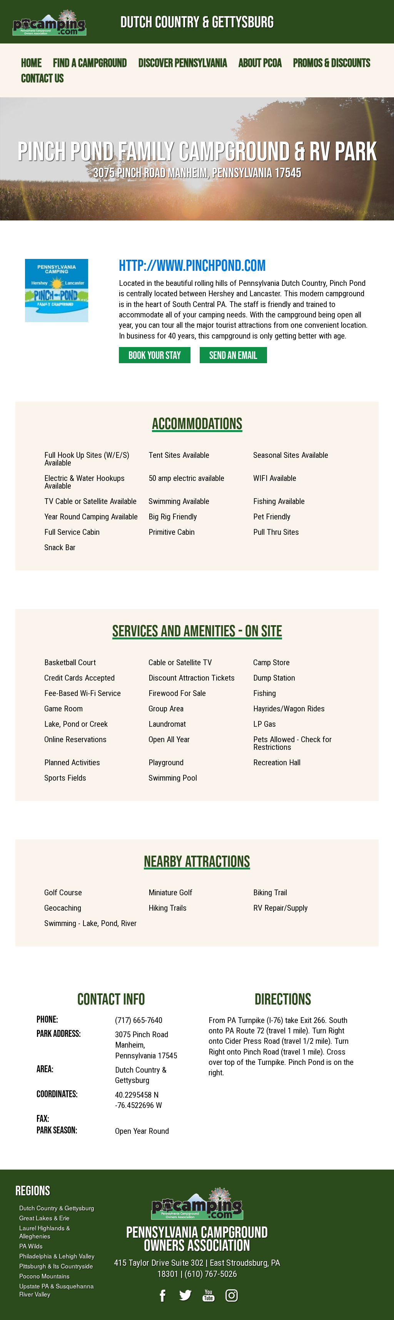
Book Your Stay (155, 355)
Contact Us (42, 78)
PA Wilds (31, 1246)
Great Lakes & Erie (44, 1217)
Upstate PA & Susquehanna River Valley (56, 1290)
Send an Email (233, 355)
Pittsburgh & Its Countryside (56, 1266)
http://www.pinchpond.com (192, 265)
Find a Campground (90, 62)
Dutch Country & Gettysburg (56, 1207)
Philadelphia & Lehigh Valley (57, 1256)
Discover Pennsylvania (183, 62)
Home (31, 62)
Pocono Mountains (44, 1276)
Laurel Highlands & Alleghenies (44, 1231)
